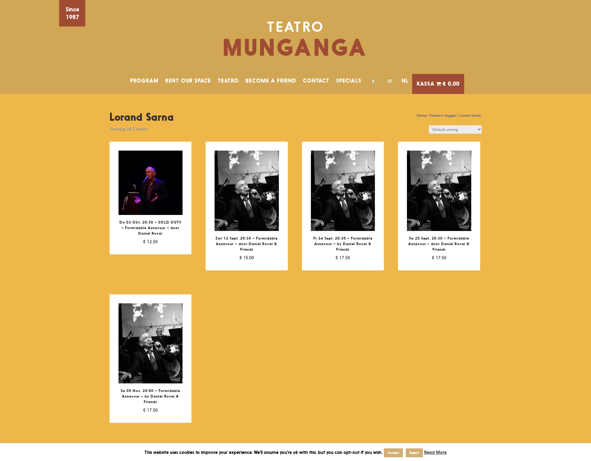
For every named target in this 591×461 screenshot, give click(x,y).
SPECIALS (348, 81)
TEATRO (228, 81)
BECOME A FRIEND (271, 81)
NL (405, 81)
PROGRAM (144, 81)
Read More (435, 452)
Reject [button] (414, 453)
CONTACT (316, 81)
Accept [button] (393, 453)
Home (421, 115)
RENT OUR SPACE (188, 81)
